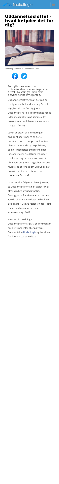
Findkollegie (29, 232)
